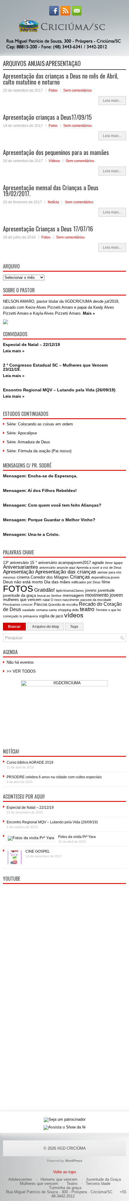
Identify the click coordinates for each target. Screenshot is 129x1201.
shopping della (68, 610)
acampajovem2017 (74, 562)
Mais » (89, 313)
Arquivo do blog (45, 627)
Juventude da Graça (103, 1179)
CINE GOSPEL (38, 851)
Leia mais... (112, 101)
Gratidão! (44, 590)
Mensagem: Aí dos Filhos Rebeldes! (40, 490)
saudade (28, 610)
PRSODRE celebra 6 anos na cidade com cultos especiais (54, 777)
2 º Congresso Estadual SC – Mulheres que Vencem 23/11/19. (55, 367)
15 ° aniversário (43, 562)
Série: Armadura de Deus (28, 442)
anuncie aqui (66, 567)
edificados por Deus (85, 582)
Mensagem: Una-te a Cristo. (31, 534)
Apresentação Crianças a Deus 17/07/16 (48, 228)
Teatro (72, 1183)
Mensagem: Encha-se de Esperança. (40, 475)
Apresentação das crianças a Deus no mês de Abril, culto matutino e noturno (60, 78)
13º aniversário (16, 562)
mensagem (73, 595)
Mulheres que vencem (39, 1183)
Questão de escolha (63, 604)
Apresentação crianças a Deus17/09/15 (47, 117)
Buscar (14, 627)
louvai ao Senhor (49, 595)
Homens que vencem (58, 1179)
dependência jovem (105, 577)
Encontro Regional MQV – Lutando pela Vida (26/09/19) (59, 389)
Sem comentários (77, 90)
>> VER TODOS (21, 671)
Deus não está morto (23, 581)
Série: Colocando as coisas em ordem (40, 424)
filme (106, 582)
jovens (91, 590)
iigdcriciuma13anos (70, 590)
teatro (87, 609)
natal (46, 600)
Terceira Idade (98, 1183)
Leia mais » (13, 351)
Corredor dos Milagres (50, 577)
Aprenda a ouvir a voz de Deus (99, 567)
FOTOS (18, 588)
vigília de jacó (51, 616)
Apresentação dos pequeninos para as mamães (56, 152)
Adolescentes (20, 1179)
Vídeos (54, 161)
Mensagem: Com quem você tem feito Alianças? (52, 505)
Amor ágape (114, 563)
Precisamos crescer (18, 604)
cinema (23, 577)
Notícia (53, 202)
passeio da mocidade (95, 600)
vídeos (73, 615)
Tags (74, 627)
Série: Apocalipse (22, 433)
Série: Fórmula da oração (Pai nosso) (39, 451)
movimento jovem (104, 595)
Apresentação (18, 572)
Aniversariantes (20, 567)
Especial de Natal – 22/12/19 (31, 344)
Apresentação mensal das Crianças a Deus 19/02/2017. (50, 190)
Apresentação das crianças (65, 572)
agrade (98, 562)
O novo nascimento (65, 600)
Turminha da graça (65, 1187)
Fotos (53, 90)
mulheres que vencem (22, 599)
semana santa (46, 610)
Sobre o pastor (19, 290)
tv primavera (29, 616)
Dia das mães (57, 581)
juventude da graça (19, 595)
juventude (106, 590)
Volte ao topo (64, 1172)
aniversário (47, 567)
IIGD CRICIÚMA (71, 1148)
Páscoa (40, 604)
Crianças (80, 577)
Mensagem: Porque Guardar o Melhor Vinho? (49, 519)
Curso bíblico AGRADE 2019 (30, 762)
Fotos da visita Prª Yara (77, 837)
